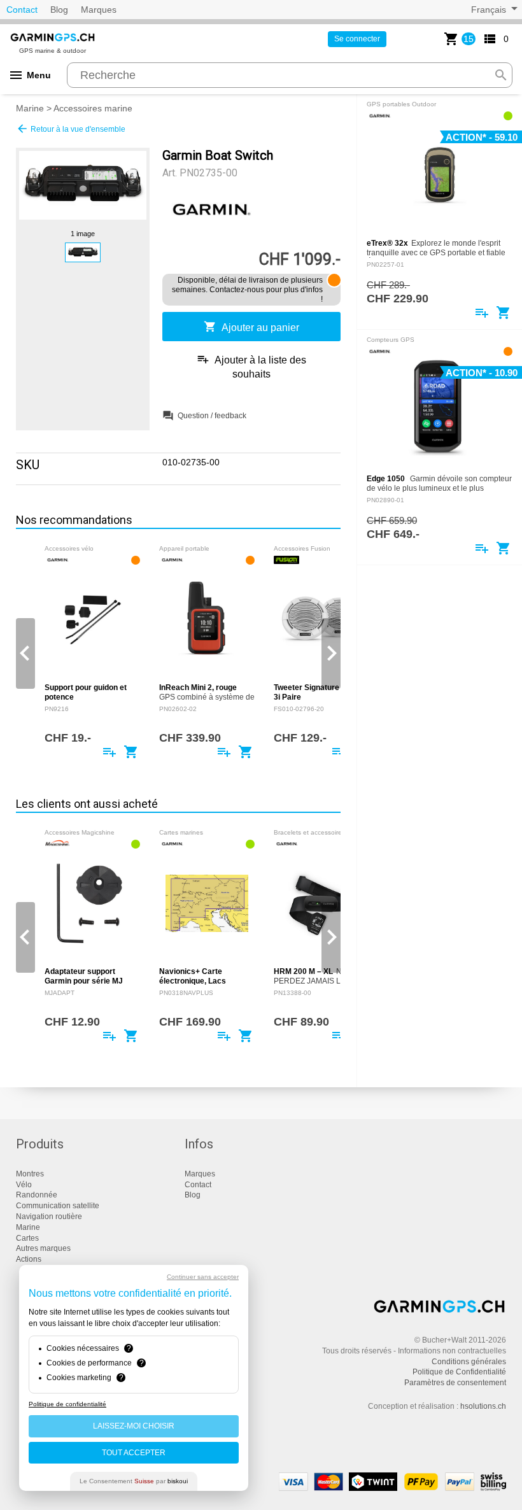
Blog (59, 9)
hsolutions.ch (483, 1406)
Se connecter (357, 38)
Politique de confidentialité (67, 1404)
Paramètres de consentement (455, 1382)
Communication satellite (57, 1205)
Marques (98, 9)
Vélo (24, 1184)
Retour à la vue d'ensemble (70, 128)
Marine (30, 108)
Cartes (27, 1238)
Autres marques (43, 1248)
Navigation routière (49, 1216)
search (501, 75)
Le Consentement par (134, 1481)
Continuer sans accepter (203, 1276)
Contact (22, 9)
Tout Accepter (134, 1452)
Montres (30, 1173)
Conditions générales (469, 1361)
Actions (28, 1259)
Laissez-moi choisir (133, 1426)
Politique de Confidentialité (459, 1371)
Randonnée (36, 1194)
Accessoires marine (92, 108)
